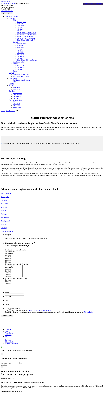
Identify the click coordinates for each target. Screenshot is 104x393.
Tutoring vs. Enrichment (21, 76)
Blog (6, 331)
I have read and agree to (31, 310)
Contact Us (8, 329)
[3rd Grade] (10, 259)
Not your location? (7, 11)
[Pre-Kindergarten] (13, 266)
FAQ (14, 82)
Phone (7, 300)
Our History (17, 96)
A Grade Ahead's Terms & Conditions (39, 310)
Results (11, 85)
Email (7, 304)
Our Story (12, 91)
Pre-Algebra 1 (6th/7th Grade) (26, 33)
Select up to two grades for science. (16, 278)
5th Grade (20, 31)
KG (14, 102)
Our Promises (17, 93)
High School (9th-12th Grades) (27, 60)
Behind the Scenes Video (21, 74)
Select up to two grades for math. (15, 250)
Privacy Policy (89, 312)
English (15, 42)
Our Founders (17, 94)
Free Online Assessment (93, 4)
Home (3, 111)
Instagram (8, 234)
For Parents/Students (15, 100)
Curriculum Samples (11, 16)
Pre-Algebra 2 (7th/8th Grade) (26, 34)
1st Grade (20, 23)
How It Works (13, 78)
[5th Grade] (10, 262)
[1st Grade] (10, 255)
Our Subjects (10, 111)
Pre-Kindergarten (18, 62)
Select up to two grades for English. (16, 264)
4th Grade (20, 29)
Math (14, 20)
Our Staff (16, 98)
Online (15, 71)
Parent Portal (17, 107)
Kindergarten (21, 22)
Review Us (16, 89)
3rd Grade (20, 27)
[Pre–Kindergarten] (10, 252)
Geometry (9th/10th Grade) (26, 38)
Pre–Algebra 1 (5, 217)
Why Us (11, 73)
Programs (12, 18)
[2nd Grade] (10, 257)
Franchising (8, 335)
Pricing (11, 84)
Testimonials (17, 87)
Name (7, 292)
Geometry (4, 228)
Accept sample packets (12, 308)
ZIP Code (8, 296)
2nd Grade (20, 25)
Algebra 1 (4, 224)
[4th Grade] (10, 260)
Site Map (8, 340)
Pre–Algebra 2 (5, 221)
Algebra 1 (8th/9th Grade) (25, 36)
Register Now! (5, 2)
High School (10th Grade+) (26, 40)
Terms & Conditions (11, 344)
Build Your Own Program (21, 80)
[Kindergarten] (10, 253)
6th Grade (20, 54)
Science (15, 64)
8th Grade (20, 58)
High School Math (7, 231)
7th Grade (20, 56)
